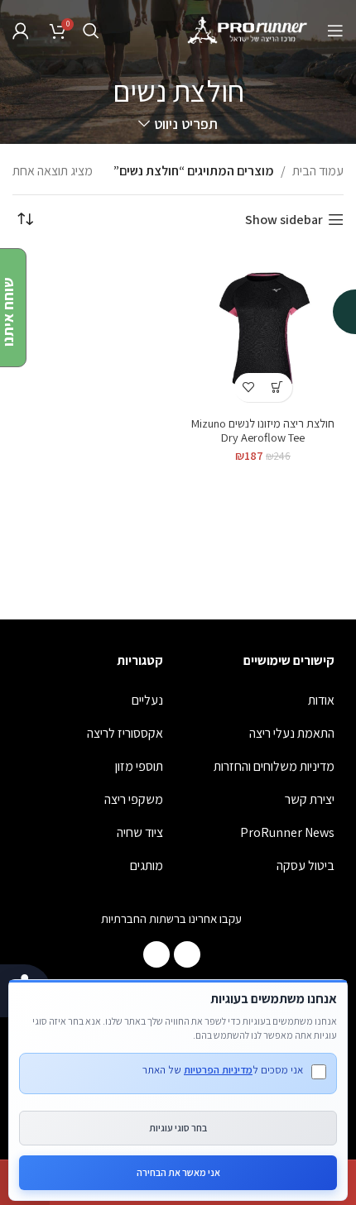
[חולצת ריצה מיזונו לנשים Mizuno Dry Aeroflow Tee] (263, 329)
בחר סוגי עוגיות (178, 1127)
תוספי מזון (139, 766)
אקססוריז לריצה (125, 733)
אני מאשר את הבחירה (178, 1172)
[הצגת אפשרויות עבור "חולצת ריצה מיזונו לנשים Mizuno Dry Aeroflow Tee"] (277, 387)
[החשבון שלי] (20, 30)
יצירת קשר (309, 799)
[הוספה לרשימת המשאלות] (248, 387)
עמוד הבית (318, 170)
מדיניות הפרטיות (218, 1070)
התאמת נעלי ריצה (291, 733)
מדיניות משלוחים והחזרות (274, 766)
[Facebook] (187, 954)
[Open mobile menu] (335, 30)
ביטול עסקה (305, 865)
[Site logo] (248, 29)
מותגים (146, 865)
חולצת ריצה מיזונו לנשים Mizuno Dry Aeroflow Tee (262, 430)
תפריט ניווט (185, 124)
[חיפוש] (91, 30)
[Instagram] (156, 954)
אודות (321, 700)
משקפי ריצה (133, 799)
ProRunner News (287, 832)
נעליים (147, 700)
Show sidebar (284, 219)
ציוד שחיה (140, 832)
